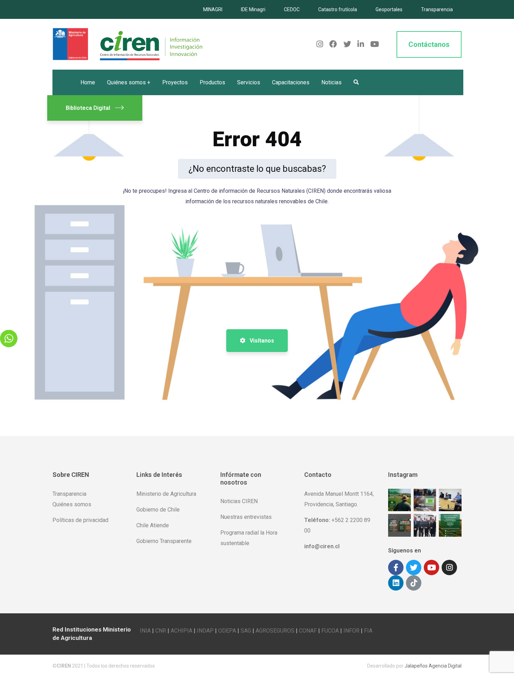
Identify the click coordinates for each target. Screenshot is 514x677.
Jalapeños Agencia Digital (433, 666)
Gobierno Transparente (164, 541)
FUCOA (330, 630)
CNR (160, 630)
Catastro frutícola (337, 9)
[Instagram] (449, 567)
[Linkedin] (396, 583)
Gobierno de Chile (158, 509)
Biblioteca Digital (88, 108)
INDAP (205, 630)
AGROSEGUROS (275, 630)
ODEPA (227, 630)
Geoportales (389, 9)
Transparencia (437, 9)
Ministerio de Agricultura (166, 494)
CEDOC (292, 9)
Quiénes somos (71, 504)
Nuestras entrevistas (246, 517)
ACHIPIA (181, 630)
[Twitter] (413, 567)
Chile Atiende (152, 525)
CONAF (308, 630)
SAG (246, 630)
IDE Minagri (253, 9)
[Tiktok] (413, 583)
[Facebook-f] (396, 567)
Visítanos (261, 340)
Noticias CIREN (239, 501)
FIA (368, 630)
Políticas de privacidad (80, 520)
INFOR (351, 630)
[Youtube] (431, 567)
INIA (145, 630)
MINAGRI (212, 9)
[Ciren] (127, 44)
